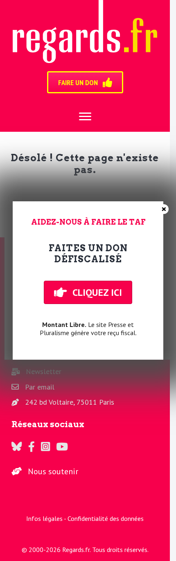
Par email (39, 387)
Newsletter (43, 371)
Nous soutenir (53, 471)
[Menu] (85, 117)
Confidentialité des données (106, 518)
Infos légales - (47, 518)
